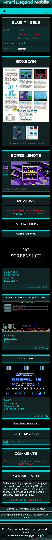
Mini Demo (10, 406)
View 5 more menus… (26, 423)
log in (29, 34)
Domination (10, 338)
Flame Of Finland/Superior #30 (26, 297)
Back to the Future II (15, 408)
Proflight (9, 277)
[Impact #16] (26, 379)
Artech (22, 43)
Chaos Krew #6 (26, 233)
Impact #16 (26, 358)
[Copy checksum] (35, 347)
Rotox (7, 341)
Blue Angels (10, 271)
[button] (6, 94)
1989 (5, 441)
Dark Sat (8, 400)
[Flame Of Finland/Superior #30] (26, 316)
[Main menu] (46, 11)
